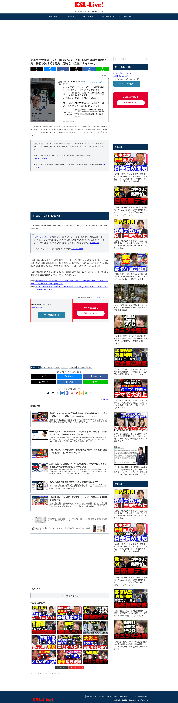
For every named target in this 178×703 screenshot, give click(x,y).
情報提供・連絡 (92, 696)
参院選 (57, 367)
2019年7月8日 (77, 249)
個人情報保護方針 (141, 696)
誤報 (90, 367)
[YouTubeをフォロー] (72, 393)
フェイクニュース (48, 367)
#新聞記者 (47, 237)
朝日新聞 (73, 367)
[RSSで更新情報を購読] (91, 393)
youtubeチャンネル (126, 696)
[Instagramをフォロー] (67, 393)
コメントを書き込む (69, 595)
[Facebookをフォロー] (58, 393)
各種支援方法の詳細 (38, 307)
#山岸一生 (37, 237)
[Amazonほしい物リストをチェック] (81, 393)
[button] (146, 59)
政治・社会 (36, 367)
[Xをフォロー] (53, 393)
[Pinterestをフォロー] (77, 393)
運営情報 (102, 696)
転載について (102, 297)
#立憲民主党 (94, 243)
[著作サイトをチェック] (48, 393)
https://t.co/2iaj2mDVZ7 (42, 158)
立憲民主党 (82, 367)
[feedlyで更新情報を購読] (86, 393)
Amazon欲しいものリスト (123, 73)
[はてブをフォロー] (62, 393)
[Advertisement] (89, 35)
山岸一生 (65, 367)
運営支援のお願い (112, 696)
